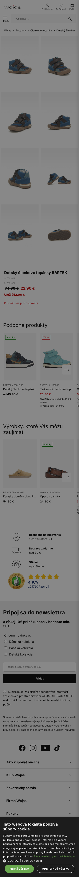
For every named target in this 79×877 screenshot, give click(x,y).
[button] (39, 861)
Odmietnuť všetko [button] (55, 868)
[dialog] (39, 438)
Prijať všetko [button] (19, 868)
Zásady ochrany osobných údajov (54, 856)
